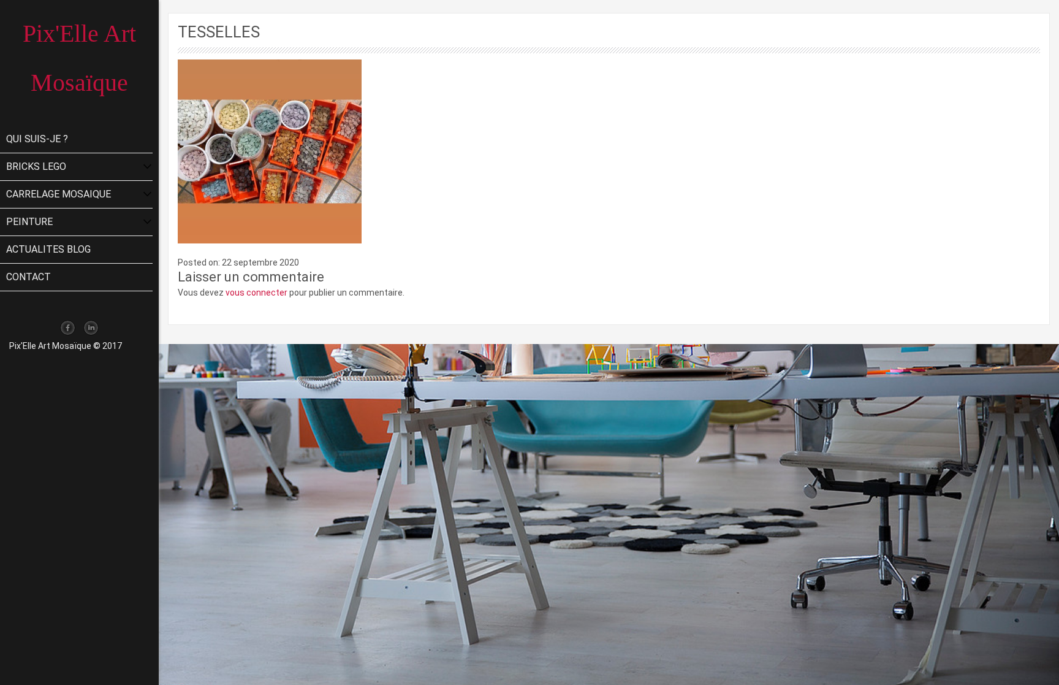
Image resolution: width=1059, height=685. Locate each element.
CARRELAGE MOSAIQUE (58, 194)
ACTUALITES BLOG (48, 249)
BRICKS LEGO (36, 166)
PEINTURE (29, 222)
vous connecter (256, 292)
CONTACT (28, 277)
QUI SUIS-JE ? (37, 139)
